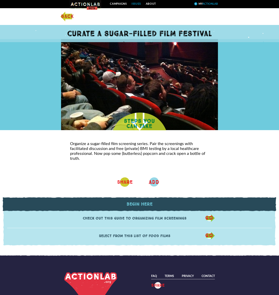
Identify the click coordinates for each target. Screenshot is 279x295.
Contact (208, 276)
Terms (169, 276)
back (67, 16)
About (151, 4)
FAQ (154, 276)
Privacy (188, 276)
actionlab (208, 4)
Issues (136, 4)
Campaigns (118, 4)
